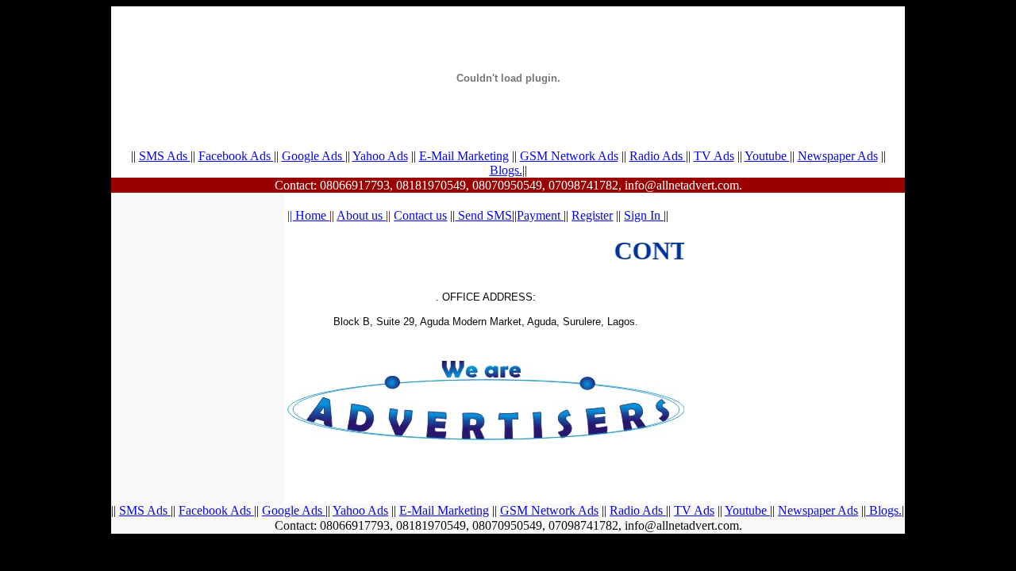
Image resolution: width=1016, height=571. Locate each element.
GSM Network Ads (569, 156)
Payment (540, 215)
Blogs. (506, 170)
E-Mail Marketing (464, 156)
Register (592, 215)
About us (361, 215)
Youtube (767, 156)
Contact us (420, 215)
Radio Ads (657, 156)
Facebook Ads (236, 156)
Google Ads (313, 156)
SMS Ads (164, 156)
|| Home (308, 215)
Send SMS (483, 215)
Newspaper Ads (838, 156)
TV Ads (714, 156)
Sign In (644, 215)
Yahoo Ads (380, 156)
